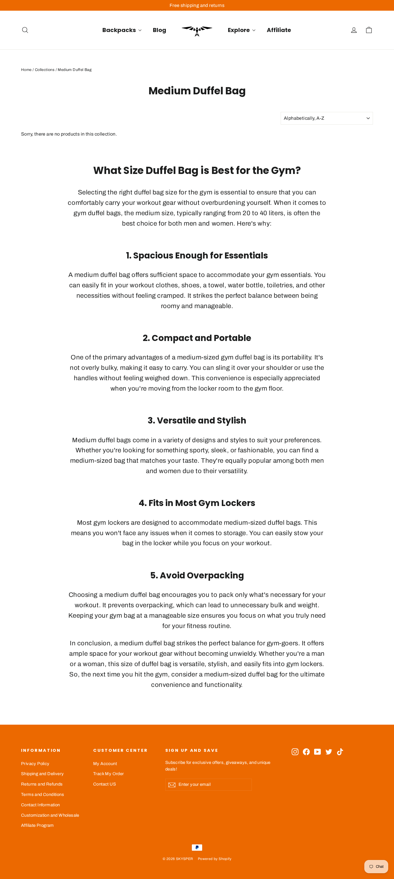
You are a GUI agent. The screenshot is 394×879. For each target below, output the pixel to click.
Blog (159, 30)
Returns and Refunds (42, 784)
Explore (239, 30)
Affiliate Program (37, 825)
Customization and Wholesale (50, 815)
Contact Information (40, 805)
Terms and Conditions (42, 794)
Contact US (104, 784)
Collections (45, 70)
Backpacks (119, 30)
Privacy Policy (35, 763)
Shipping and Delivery (42, 773)
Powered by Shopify (214, 859)
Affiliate (279, 30)
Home (26, 70)
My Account (105, 763)
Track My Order (108, 773)
